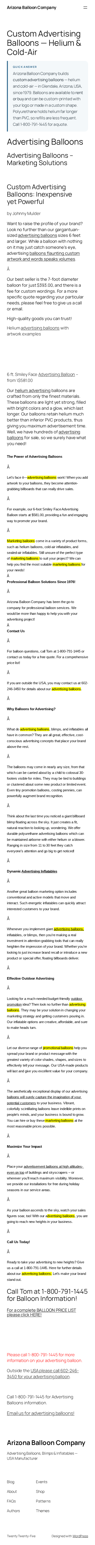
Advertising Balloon (56, 374)
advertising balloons (37, 235)
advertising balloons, (69, 929)
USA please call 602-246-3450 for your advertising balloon (43, 1373)
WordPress (80, 1536)
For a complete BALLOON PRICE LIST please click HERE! (41, 1312)
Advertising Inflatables (39, 871)
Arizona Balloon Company (31, 7)
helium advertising (32, 390)
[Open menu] (85, 7)
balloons (38, 253)
